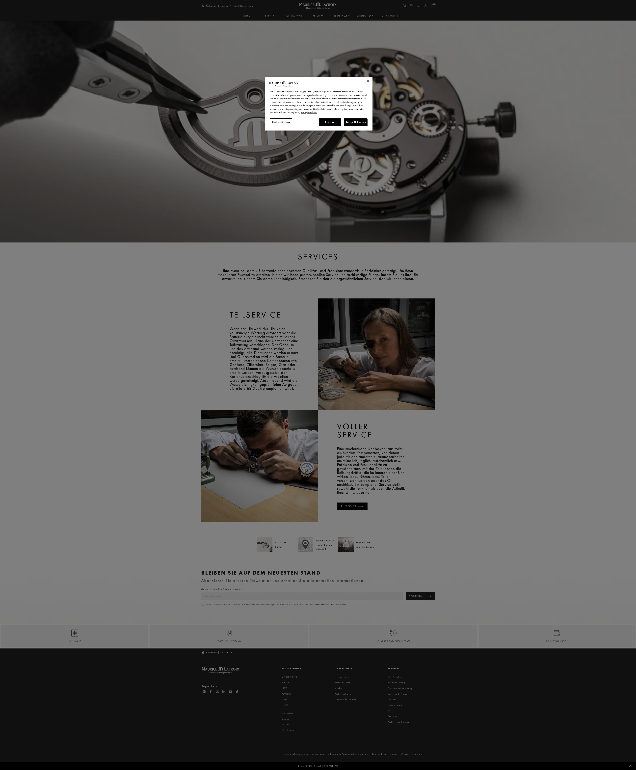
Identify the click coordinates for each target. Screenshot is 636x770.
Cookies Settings (281, 122)
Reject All (330, 122)
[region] (318, 104)
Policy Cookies (309, 112)
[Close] (367, 81)
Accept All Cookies (356, 122)
